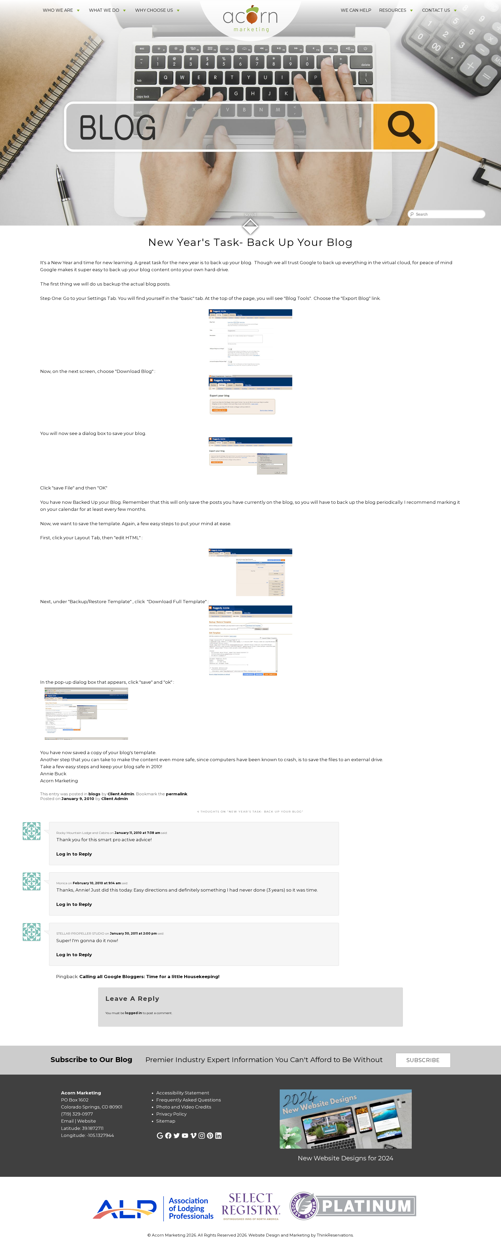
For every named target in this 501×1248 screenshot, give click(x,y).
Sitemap (165, 1121)
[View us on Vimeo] (193, 1135)
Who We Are (58, 10)
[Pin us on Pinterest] (210, 1135)
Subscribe (423, 1060)
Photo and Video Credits (183, 1107)
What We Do (104, 10)
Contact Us (436, 10)
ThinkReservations (335, 1235)
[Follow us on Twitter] (177, 1135)
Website (86, 1121)
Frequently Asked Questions (188, 1099)
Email (67, 1121)
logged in (133, 1013)
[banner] (250, 1206)
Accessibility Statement (182, 1092)
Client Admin (121, 793)
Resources (392, 10)
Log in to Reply (74, 854)
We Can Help (356, 10)
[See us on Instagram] (202, 1135)
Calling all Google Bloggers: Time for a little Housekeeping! (149, 976)
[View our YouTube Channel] (185, 1135)
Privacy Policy (171, 1114)
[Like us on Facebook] (168, 1135)
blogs (94, 793)
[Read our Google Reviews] (160, 1135)
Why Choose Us (154, 10)
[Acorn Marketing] (250, 49)
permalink (176, 793)
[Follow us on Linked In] (218, 1135)
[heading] (250, 242)
